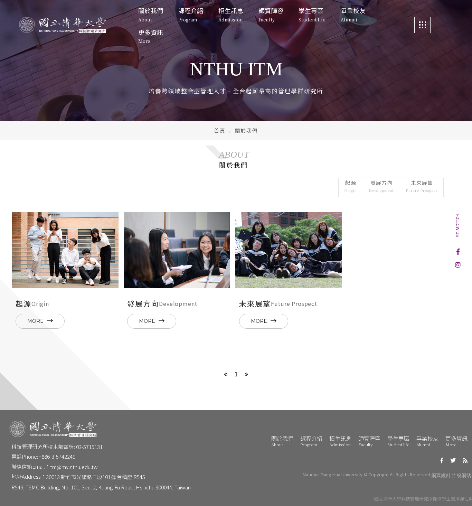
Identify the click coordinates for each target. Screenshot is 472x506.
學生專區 (398, 440)
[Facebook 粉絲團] (458, 251)
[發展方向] (177, 250)
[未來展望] (288, 250)
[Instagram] (458, 264)
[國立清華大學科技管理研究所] (62, 25)
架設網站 (461, 475)
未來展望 (421, 186)
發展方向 (381, 186)
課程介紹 (311, 440)
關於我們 (282, 440)
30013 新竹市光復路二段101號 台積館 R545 (95, 476)
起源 (350, 186)
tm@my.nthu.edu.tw (74, 466)
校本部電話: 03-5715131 (75, 446)
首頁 (220, 130)
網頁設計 (441, 475)
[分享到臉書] (442, 460)
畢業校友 (427, 440)
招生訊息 (340, 440)
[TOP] (457, 491)
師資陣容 (369, 440)
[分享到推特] (453, 460)
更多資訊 (456, 440)
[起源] (65, 250)
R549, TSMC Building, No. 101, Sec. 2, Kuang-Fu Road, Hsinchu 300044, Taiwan (101, 487)
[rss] (465, 460)
